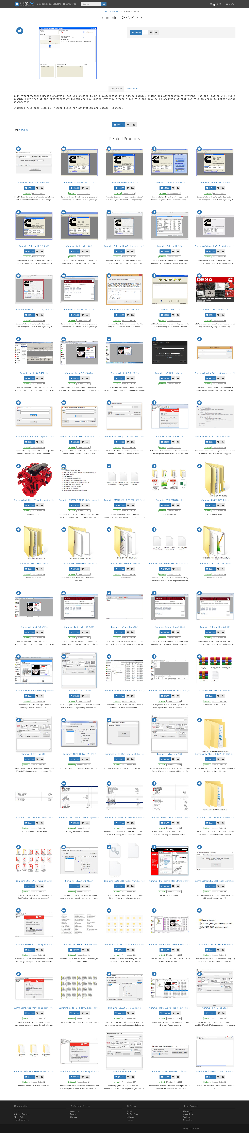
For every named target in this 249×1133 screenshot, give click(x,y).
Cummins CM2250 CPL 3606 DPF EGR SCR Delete (218, 817)
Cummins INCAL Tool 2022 (169, 754)
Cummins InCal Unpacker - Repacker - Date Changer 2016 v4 (133, 436)
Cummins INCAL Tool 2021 (34, 754)
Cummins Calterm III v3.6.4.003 (34, 246)
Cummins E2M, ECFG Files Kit (170, 500)
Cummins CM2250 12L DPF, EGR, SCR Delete (125, 500)
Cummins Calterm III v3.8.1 (79, 246)
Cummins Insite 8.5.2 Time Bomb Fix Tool (124, 754)
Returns (73, 1114)
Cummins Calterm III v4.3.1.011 (79, 627)
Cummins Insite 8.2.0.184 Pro (79, 373)
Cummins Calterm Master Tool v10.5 (169, 1071)
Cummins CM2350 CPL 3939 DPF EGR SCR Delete (218, 754)
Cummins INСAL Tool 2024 (215, 1007)
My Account (188, 1111)
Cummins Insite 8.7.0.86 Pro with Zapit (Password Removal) (177, 690)
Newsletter (187, 1120)
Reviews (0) (132, 88)
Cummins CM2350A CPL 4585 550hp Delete (125, 817)
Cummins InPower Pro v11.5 (169, 436)
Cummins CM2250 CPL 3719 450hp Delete (170, 817)
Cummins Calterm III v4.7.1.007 (215, 627)
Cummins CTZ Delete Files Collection (79, 944)
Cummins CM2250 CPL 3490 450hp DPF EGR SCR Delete (40, 817)
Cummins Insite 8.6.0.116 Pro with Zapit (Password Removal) (133, 690)
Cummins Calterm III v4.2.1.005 (79, 309)
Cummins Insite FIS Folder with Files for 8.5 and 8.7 (83, 1007)
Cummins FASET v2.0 (170, 309)
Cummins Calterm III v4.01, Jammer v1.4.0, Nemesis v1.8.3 (132, 246)
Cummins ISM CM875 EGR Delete (124, 563)
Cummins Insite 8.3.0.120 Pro (125, 373)
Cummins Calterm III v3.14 (169, 246)
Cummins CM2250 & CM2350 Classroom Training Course (86, 500)
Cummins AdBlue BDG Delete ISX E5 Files (34, 1071)
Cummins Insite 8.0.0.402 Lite (34, 373)
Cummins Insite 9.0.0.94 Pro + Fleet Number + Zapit (174, 1007)
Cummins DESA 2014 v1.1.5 (215, 309)
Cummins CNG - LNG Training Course (34, 881)
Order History (188, 1114)
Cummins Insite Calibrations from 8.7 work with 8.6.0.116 (131, 881)
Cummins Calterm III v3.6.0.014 (170, 182)
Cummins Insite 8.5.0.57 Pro (34, 627)
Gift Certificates (133, 1114)
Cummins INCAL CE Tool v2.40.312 (124, 1007)
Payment (17, 1111)
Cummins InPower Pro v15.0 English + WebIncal (82, 1071)
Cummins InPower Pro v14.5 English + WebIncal (36, 1007)
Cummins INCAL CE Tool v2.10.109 (79, 754)
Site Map (73, 1117)
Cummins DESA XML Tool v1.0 (124, 309)
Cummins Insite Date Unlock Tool (34, 182)
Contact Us (74, 1111)
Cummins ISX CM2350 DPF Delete (215, 563)
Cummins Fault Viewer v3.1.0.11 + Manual (215, 1071)
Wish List (186, 1117)
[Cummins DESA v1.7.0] (68, 53)
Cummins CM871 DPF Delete (215, 500)
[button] (216, 4)
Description (116, 88)
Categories (71, 3)
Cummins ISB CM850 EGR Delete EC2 (79, 563)
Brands (129, 1111)
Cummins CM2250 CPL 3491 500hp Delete (79, 817)
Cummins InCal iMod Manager (169, 373)
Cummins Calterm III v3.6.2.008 (215, 182)
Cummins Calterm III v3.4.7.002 (124, 182)
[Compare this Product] (156, 32)
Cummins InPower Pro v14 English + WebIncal (36, 944)
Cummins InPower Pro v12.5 (124, 627)
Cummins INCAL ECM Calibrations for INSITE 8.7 (127, 944)
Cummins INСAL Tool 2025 (124, 1071)
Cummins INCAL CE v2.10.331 (79, 881)
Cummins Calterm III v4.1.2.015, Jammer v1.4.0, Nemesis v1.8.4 (44, 309)
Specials (130, 1120)
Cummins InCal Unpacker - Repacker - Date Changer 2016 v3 (88, 436)
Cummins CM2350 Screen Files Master (215, 944)
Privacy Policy (19, 1117)
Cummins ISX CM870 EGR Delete (215, 690)
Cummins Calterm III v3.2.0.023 (79, 182)
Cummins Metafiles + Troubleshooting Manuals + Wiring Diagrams (46, 500)
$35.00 (137, 32)
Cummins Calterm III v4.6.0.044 (170, 627)
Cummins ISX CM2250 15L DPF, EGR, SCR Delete (172, 563)
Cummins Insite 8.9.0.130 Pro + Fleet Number (171, 944)
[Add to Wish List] (150, 32)
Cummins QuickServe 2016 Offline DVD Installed (172, 881)
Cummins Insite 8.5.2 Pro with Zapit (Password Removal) (41, 690)
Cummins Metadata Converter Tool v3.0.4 (215, 436)
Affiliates (130, 1117)
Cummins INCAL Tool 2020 (79, 690)
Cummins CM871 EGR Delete (34, 563)
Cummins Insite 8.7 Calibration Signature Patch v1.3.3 (220, 881)
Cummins (23, 129)
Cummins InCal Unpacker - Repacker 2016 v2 (35, 436)
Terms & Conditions (21, 1120)
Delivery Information (22, 1114)
